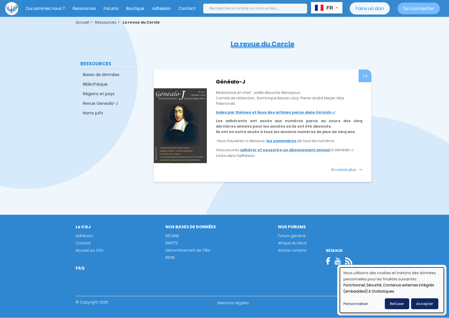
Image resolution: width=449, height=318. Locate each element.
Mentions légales (233, 303)
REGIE (170, 257)
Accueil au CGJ (89, 250)
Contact (187, 8)
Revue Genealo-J (100, 103)
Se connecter (418, 8)
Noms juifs (93, 113)
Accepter (424, 303)
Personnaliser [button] (356, 303)
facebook (329, 261)
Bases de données (101, 75)
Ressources (84, 8)
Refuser (397, 303)
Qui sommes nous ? (45, 8)
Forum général (291, 235)
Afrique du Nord (292, 243)
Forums (111, 8)
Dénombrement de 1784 (188, 250)
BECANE (172, 235)
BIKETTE (172, 243)
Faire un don (370, 8)
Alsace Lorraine (292, 250)
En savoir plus (344, 169)
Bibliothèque (95, 84)
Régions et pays (99, 94)
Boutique (135, 8)
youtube (337, 261)
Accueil (82, 22)
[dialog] (392, 290)
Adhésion (161, 8)
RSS (348, 261)
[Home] (11, 8)
